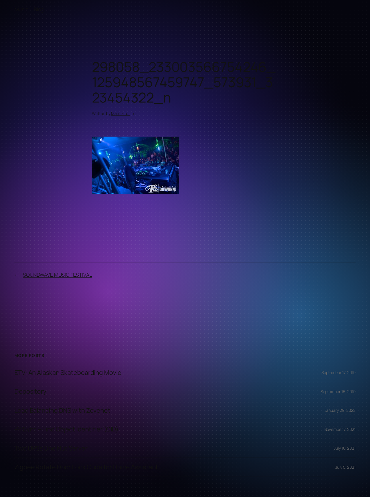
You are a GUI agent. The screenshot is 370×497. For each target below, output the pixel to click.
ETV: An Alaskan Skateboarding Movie (67, 372)
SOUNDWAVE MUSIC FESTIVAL (57, 274)
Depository (30, 391)
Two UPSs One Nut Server (51, 448)
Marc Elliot (120, 113)
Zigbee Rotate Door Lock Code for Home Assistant (86, 467)
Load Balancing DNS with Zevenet (62, 410)
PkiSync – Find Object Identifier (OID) (66, 429)
